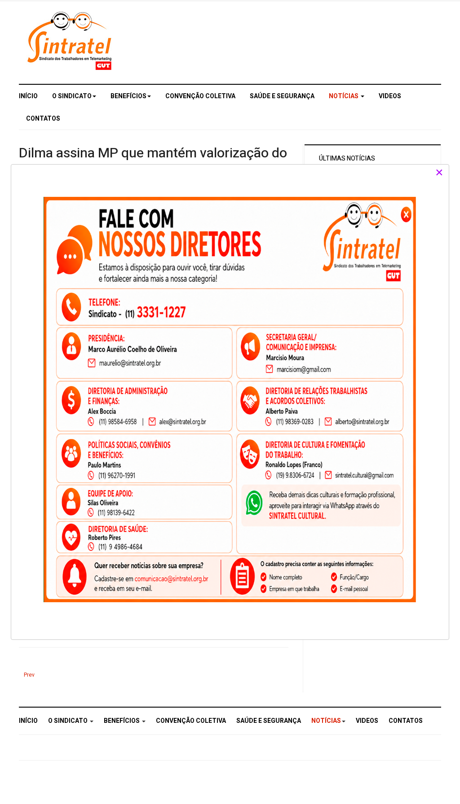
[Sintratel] (71, 41)
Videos (390, 96)
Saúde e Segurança (282, 96)
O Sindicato (72, 96)
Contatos (43, 118)
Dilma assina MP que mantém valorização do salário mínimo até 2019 (153, 162)
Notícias (344, 96)
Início (28, 96)
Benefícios (128, 96)
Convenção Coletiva (200, 96)
